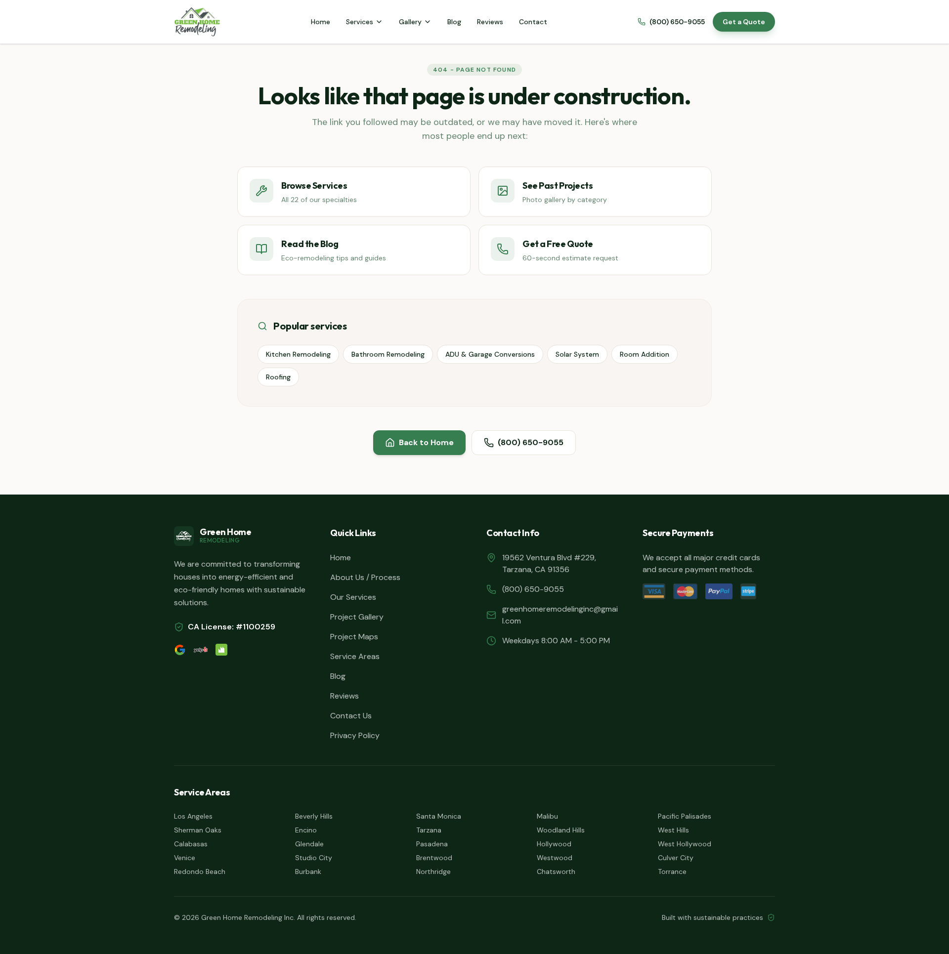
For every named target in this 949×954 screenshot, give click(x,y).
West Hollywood (684, 843)
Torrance (672, 871)
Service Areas (355, 656)
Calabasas (191, 843)
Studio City (313, 857)
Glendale (309, 843)
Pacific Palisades (684, 816)
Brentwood (434, 857)
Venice (184, 857)
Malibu (547, 816)
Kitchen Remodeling (298, 354)
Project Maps (354, 636)
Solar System (577, 354)
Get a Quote (744, 21)
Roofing (278, 377)
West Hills (673, 830)
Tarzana (428, 830)
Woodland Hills (561, 830)
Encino (306, 830)
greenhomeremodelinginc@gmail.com (560, 615)
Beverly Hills (314, 816)
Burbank (308, 871)
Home (320, 21)
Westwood (554, 857)
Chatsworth (556, 871)
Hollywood (554, 843)
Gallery (410, 21)
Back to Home (426, 442)
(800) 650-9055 (677, 21)
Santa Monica (438, 816)
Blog (454, 21)
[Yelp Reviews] (201, 650)
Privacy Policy (355, 735)
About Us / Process (365, 577)
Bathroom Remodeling (388, 354)
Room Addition (644, 354)
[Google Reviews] (180, 650)
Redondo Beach (199, 871)
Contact (533, 21)
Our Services (353, 597)
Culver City (675, 857)
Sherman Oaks (197, 830)
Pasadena (432, 843)
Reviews (490, 21)
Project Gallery (357, 617)
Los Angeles (193, 816)
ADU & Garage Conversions (490, 354)
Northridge (433, 871)
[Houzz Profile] (221, 650)
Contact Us (351, 715)
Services (359, 21)
